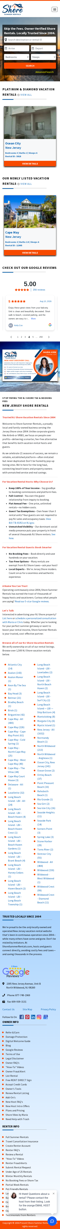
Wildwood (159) (45, 870)
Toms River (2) (45, 849)
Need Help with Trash (17, 1119)
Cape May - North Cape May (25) (16, 751)
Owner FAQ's (12, 1062)
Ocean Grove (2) (46, 770)
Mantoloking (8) (46, 716)
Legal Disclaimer (15, 1058)
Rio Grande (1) (45, 799)
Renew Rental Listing (17, 1093)
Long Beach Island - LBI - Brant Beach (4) (16, 856)
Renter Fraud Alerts (16, 1163)
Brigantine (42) (16, 714)
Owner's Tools (13, 1088)
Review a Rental (14, 1154)
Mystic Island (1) (46, 725)
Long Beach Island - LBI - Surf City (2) (44, 696)
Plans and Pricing (15, 1110)
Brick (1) (12, 710)
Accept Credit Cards (16, 1084)
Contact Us (8, 1009)
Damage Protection (16, 1036)
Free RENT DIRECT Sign (19, 1080)
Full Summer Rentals (17, 1137)
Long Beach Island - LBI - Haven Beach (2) (17, 884)
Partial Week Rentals (17, 1184)
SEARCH (30, 65)
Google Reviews (14, 1049)
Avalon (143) (15, 672)
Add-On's (11, 1097)
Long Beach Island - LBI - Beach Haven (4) (17, 812)
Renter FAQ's (13, 1150)
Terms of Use (13, 1054)
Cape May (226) (16, 727)
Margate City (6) (46, 721)
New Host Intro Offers (18, 1106)
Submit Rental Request (18, 1167)
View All (26, 94)
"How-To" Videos (15, 1067)
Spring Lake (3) (45, 837)
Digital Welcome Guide (18, 1041)
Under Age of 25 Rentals (19, 1171)
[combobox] (30, 40)
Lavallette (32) (16, 792)
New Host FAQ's (14, 1101)
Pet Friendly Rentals (17, 1189)
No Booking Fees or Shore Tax (22, 1180)
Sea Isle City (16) (46, 808)
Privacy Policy (48, 1009)
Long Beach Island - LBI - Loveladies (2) (44, 668)
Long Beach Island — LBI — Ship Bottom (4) (46, 708)
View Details (30, 163)
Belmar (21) (14, 697)
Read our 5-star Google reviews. (32, 601)
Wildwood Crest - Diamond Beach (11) (45, 898)
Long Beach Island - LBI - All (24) (16, 800)
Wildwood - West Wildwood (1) (45, 878)
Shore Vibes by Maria (17, 1114)
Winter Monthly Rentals (19, 1176)
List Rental (12, 1075)
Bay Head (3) (15, 693)
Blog (8, 1045)
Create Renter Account (18, 1145)
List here (7, 618)
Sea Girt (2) (43, 803)
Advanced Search (45, 72)
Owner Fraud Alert (15, 1071)
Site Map (27, 1009)
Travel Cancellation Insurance (22, 1141)
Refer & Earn (12, 1032)
